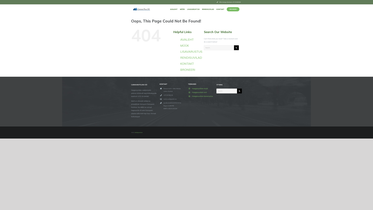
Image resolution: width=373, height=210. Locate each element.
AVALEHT (187, 39)
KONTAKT (187, 64)
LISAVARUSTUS (191, 51)
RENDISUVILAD (191, 58)
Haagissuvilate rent (199, 92)
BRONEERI (187, 70)
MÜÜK (184, 45)
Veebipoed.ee (138, 132)
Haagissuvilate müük (200, 89)
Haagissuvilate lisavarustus (202, 96)
